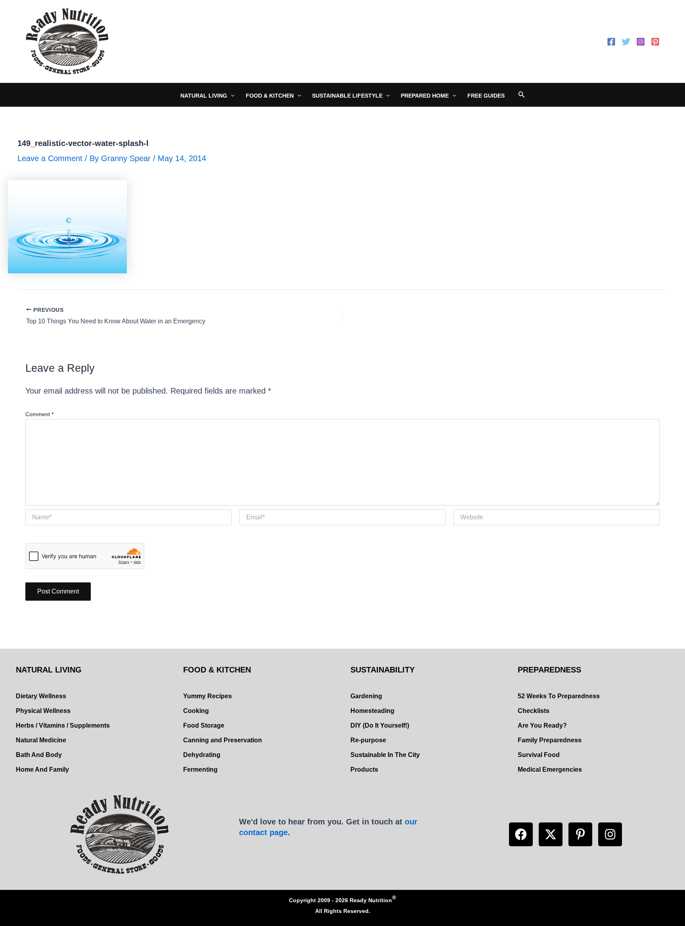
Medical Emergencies (550, 769)
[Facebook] (611, 41)
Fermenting (200, 769)
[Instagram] (640, 41)
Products (364, 769)
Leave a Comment (49, 158)
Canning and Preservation (222, 740)
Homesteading (372, 710)
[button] (521, 834)
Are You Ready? (542, 725)
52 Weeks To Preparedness (559, 696)
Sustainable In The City (385, 754)
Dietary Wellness (41, 696)
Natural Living (203, 95)
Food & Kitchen (270, 95)
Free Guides (486, 95)
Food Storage (203, 725)
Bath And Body (39, 754)
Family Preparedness (550, 740)
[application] (230, 95)
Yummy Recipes (207, 696)
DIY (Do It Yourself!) (379, 725)
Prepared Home (425, 95)
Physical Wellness (43, 710)
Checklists (533, 710)
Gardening (366, 696)
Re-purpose (368, 740)
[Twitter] (626, 41)
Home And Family (42, 769)
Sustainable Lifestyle (347, 95)
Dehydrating (201, 754)
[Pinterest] (655, 41)
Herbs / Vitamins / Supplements (63, 725)
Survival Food (539, 754)
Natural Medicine (41, 740)
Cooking (196, 710)
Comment (39, 414)
